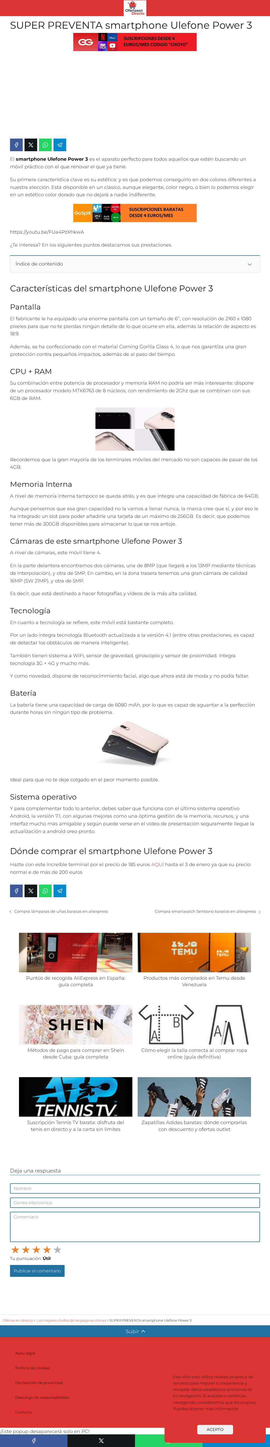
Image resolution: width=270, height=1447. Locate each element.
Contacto (23, 1412)
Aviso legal (25, 1353)
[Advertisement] (135, 94)
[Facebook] (16, 145)
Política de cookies (32, 1368)
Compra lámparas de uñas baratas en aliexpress (61, 911)
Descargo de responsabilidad (42, 1397)
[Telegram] (60, 145)
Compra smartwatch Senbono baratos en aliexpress (205, 911)
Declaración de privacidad (39, 1382)
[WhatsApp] (45, 145)
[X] (31, 145)
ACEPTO (215, 1429)
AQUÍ (157, 864)
